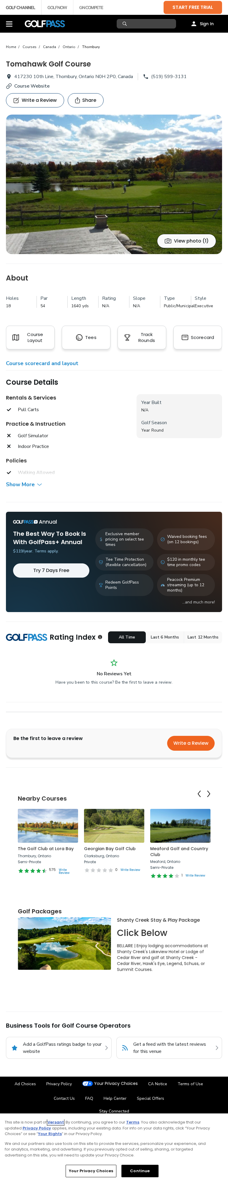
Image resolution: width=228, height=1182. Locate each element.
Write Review (64, 871)
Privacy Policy (59, 1084)
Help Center (115, 1098)
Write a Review (190, 743)
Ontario (69, 47)
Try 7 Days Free (51, 570)
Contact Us (64, 1098)
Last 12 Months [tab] (203, 637)
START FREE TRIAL (192, 7)
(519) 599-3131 (169, 76)
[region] (114, 1147)
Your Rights (50, 1134)
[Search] (125, 23)
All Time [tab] (127, 637)
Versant (56, 1122)
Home (11, 47)
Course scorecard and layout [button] (42, 363)
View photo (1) (191, 240)
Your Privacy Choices (116, 1083)
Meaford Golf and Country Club (179, 852)
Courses (30, 47)
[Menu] (9, 24)
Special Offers (150, 1098)
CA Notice (157, 1084)
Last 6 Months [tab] (165, 637)
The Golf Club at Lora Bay (46, 849)
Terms (132, 1122)
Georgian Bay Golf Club (110, 849)
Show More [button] (20, 484)
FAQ (89, 1098)
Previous (199, 794)
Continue (140, 1171)
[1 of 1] (114, 184)
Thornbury (91, 47)
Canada (49, 47)
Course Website (32, 86)
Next (208, 794)
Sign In (207, 24)
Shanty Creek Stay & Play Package (158, 920)
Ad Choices (25, 1084)
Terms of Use (190, 1084)
